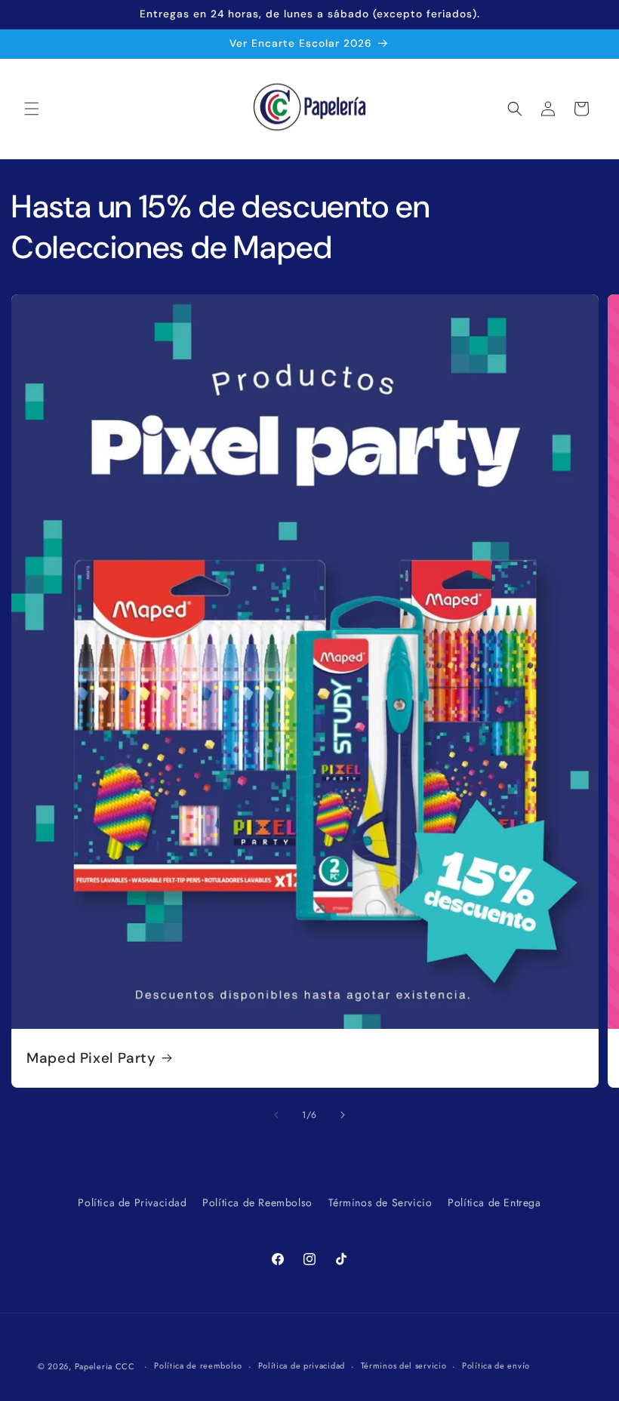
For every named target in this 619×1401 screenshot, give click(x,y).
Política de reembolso (198, 1365)
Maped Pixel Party (91, 1057)
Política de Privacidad (132, 1202)
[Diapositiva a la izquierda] (276, 1115)
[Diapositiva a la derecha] (342, 1115)
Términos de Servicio (380, 1202)
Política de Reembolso (257, 1202)
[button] (31, 108)
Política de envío (496, 1365)
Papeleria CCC (105, 1366)
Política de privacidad (301, 1365)
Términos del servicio (404, 1365)
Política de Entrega (494, 1202)
